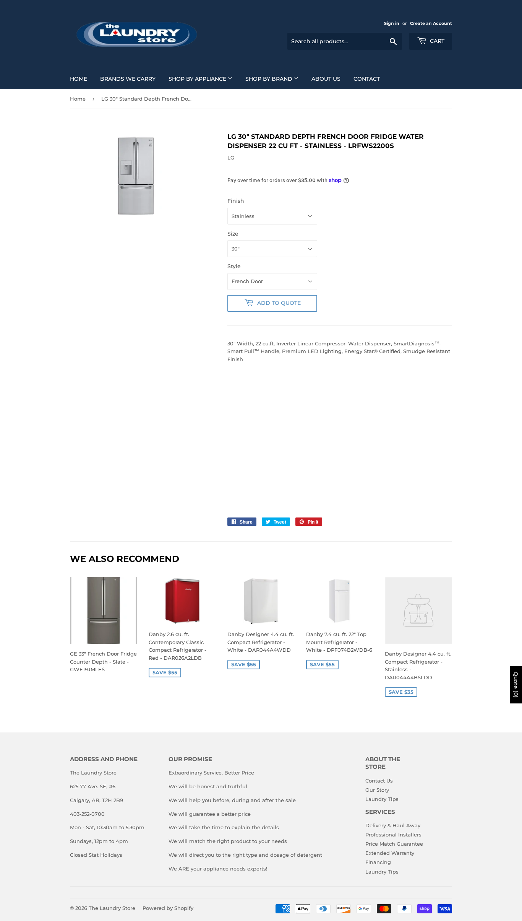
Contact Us (379, 781)
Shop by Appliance (198, 78)
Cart (436, 40)
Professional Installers (393, 835)
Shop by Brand (269, 78)
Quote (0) (515, 685)
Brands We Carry (128, 78)
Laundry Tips (382, 799)
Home (78, 78)
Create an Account (431, 23)
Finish (235, 200)
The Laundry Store (112, 908)
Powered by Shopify (168, 908)
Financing (378, 862)
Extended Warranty (389, 853)
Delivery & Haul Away (392, 825)
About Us (325, 78)
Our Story (377, 790)
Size (232, 233)
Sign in (391, 23)
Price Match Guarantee (394, 844)
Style (234, 266)
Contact (366, 78)
